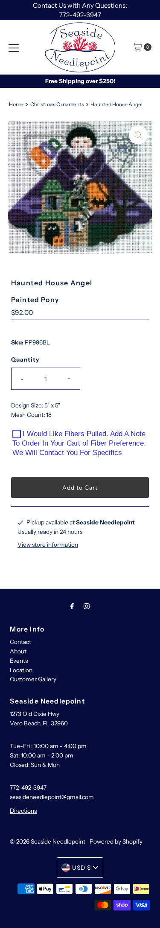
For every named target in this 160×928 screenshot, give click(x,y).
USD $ (81, 867)
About (18, 651)
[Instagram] (87, 606)
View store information (47, 544)
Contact (20, 641)
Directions (23, 810)
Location (21, 670)
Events (19, 660)
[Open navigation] (13, 47)
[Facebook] (72, 606)
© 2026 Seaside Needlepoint (47, 841)
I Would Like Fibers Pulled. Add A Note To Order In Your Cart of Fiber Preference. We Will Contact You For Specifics (79, 443)
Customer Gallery (33, 679)
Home (16, 104)
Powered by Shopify (116, 841)
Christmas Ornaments (57, 104)
